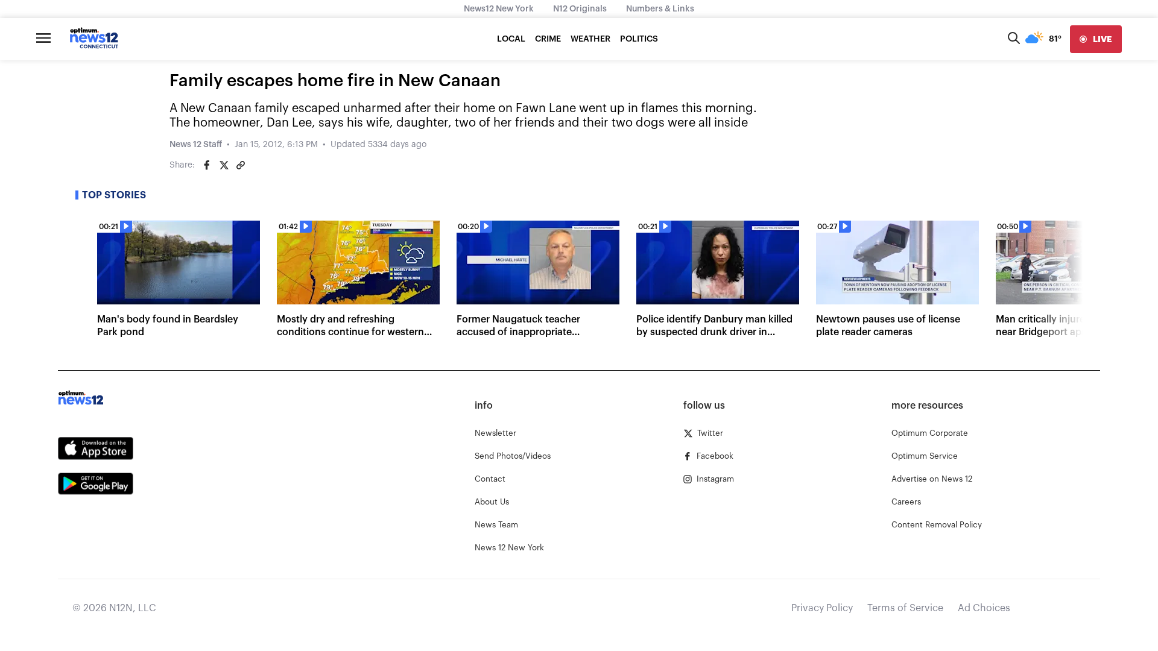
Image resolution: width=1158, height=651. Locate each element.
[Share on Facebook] (207, 165)
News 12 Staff (195, 144)
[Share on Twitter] (224, 165)
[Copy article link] (240, 165)
